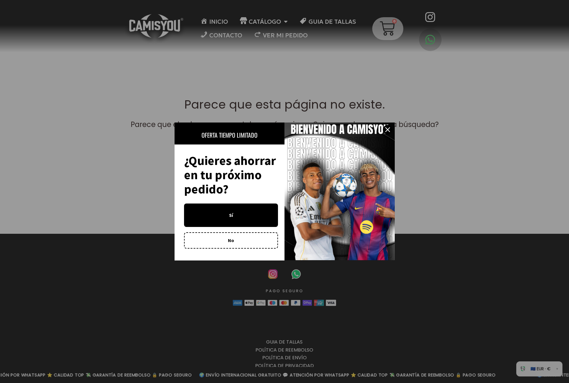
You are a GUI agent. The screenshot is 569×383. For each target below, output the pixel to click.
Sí (231, 215)
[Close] (388, 130)
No (231, 240)
